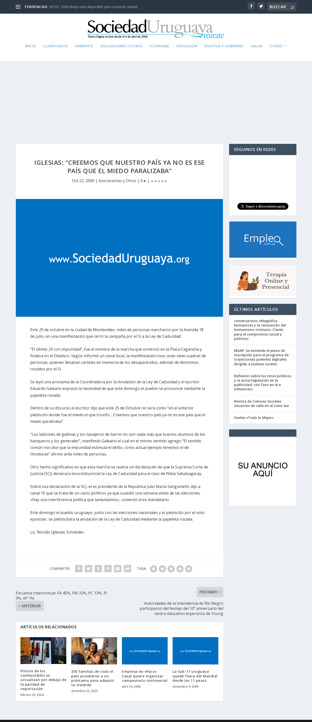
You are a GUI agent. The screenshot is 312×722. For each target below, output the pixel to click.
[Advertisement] (156, 97)
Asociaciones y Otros (121, 46)
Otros (276, 46)
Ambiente (84, 46)
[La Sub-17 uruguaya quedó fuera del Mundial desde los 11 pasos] (195, 651)
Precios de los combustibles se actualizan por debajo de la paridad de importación (43, 680)
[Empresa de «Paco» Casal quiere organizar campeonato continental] (145, 651)
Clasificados (55, 46)
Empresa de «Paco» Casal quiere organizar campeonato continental (144, 675)
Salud (257, 46)
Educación (186, 46)
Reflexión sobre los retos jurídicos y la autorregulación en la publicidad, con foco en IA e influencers (262, 383)
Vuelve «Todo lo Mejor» (254, 417)
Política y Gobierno (224, 46)
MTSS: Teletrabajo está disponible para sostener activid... (94, 6)
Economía (159, 46)
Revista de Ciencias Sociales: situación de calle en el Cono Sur (261, 403)
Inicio (30, 46)
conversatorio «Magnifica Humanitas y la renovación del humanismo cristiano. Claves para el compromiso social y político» (260, 329)
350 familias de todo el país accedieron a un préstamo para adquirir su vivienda (92, 678)
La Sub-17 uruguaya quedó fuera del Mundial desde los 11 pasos (195, 675)
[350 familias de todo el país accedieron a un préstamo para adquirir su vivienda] (94, 651)
